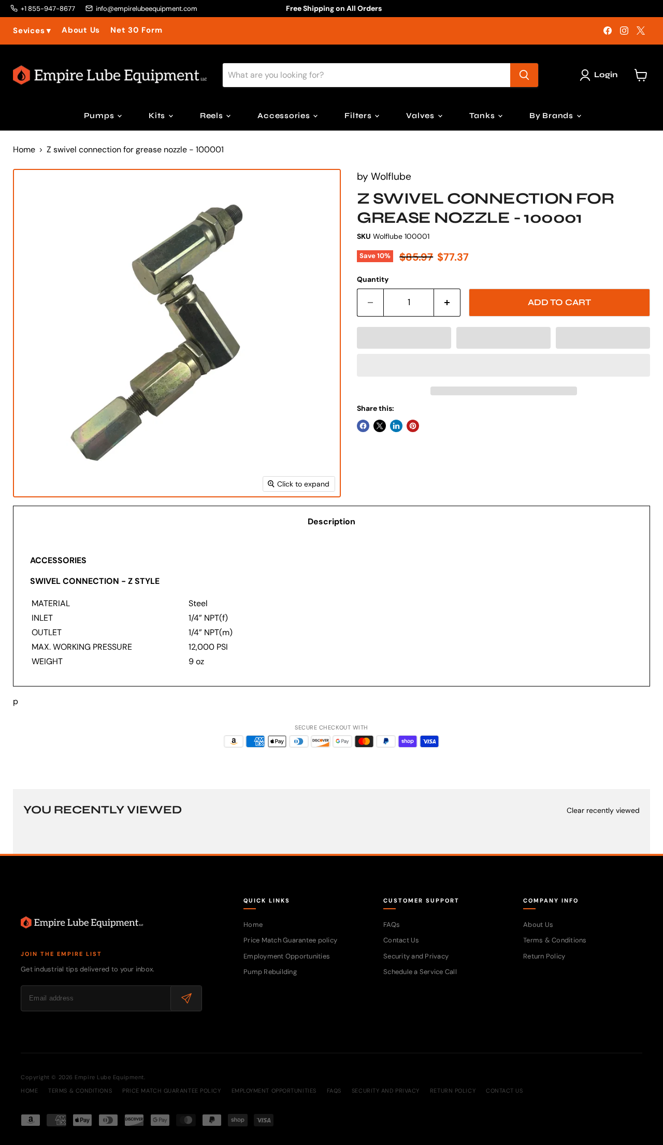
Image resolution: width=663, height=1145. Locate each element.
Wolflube (391, 176)
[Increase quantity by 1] (447, 303)
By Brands (552, 115)
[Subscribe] (185, 998)
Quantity (372, 279)
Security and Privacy (416, 956)
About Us (81, 30)
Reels (212, 115)
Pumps (100, 115)
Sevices (32, 30)
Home (24, 149)
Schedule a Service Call (420, 971)
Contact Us (401, 940)
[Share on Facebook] (363, 426)
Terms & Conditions (555, 940)
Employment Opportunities (286, 956)
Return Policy (544, 956)
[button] (404, 338)
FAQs (391, 924)
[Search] (524, 75)
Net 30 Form (136, 30)
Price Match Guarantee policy (290, 940)
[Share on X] (379, 426)
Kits (158, 115)
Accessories (284, 115)
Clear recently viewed (603, 810)
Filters (358, 115)
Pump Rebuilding (270, 971)
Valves (421, 115)
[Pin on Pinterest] (413, 426)
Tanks (483, 115)
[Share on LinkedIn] (396, 426)
